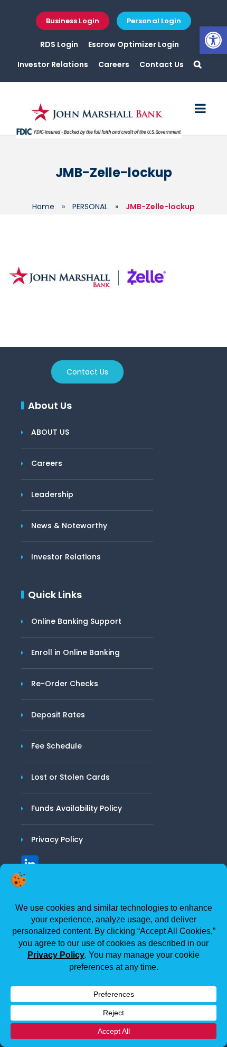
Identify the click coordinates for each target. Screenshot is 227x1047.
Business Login (72, 21)
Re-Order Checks (64, 683)
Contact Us (161, 64)
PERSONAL (90, 206)
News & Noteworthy (69, 525)
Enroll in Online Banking (75, 652)
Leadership (52, 494)
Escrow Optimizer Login (133, 44)
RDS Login (59, 44)
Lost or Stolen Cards (70, 777)
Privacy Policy (57, 839)
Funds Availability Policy (76, 808)
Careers (113, 64)
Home (43, 206)
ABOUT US (50, 432)
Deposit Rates (58, 714)
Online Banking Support (76, 621)
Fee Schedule (56, 746)
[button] (213, 40)
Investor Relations (52, 64)
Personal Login (154, 21)
